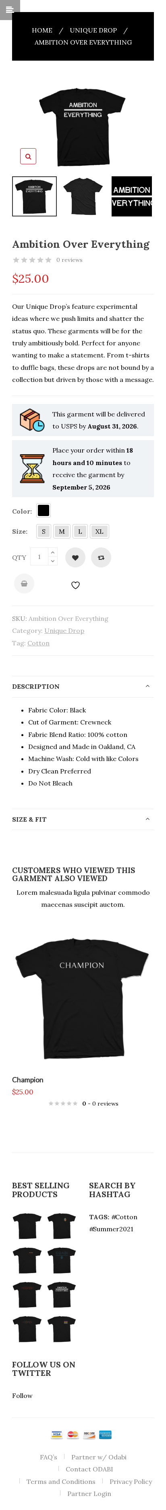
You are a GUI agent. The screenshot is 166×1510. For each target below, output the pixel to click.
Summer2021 (113, 1229)
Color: (22, 511)
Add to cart (24, 583)
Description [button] (36, 686)
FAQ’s (48, 1457)
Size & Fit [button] (29, 819)
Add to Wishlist (75, 557)
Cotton (38, 643)
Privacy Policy (131, 1481)
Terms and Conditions (61, 1481)
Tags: (99, 1217)
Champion (28, 1079)
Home (42, 30)
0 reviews (69, 259)
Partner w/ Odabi (99, 1457)
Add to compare (101, 557)
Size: (19, 531)
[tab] (83, 687)
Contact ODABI (89, 1469)
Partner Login (89, 1494)
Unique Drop (93, 30)
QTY (19, 557)
